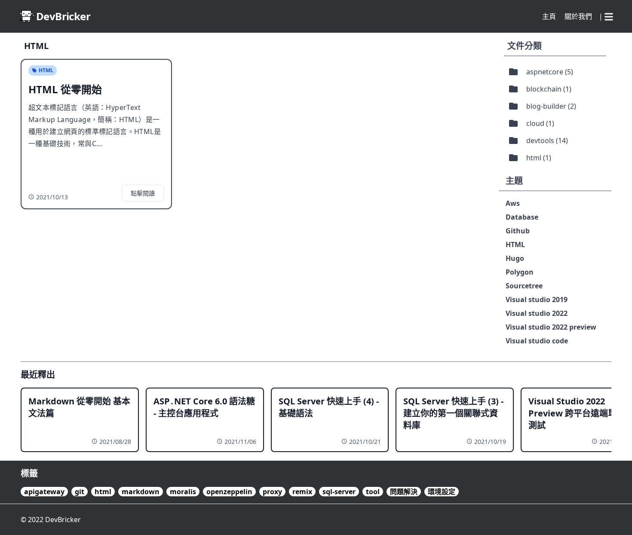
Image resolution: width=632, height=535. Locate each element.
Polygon (520, 272)
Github (518, 230)
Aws (513, 203)
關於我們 (578, 16)
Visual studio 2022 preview (551, 327)
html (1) (538, 157)
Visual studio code (537, 340)
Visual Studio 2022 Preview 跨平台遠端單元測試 (576, 413)
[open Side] (609, 15)
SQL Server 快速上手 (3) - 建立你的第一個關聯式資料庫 (453, 413)
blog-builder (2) (551, 106)
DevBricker (63, 519)
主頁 (549, 16)
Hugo (515, 258)
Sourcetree (524, 285)
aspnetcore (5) (549, 71)
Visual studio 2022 (537, 313)
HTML (515, 244)
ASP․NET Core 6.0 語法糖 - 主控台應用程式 (204, 407)
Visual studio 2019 (537, 299)
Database (522, 217)
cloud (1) (540, 123)
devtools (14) (547, 140)
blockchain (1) (548, 89)
